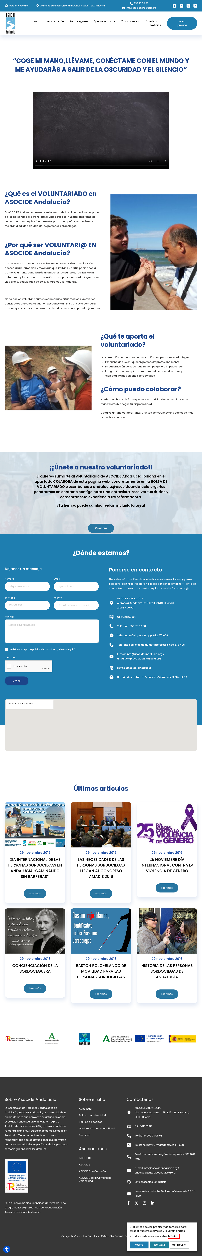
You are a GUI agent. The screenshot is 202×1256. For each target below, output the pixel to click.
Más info (173, 1236)
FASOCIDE (85, 1158)
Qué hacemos (103, 21)
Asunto (58, 597)
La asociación (55, 21)
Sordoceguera (78, 21)
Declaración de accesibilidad (97, 1128)
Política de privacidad (92, 1115)
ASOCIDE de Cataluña (92, 1171)
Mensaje (9, 616)
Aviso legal (85, 1109)
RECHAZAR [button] (159, 1244)
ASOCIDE (84, 1164)
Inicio (36, 21)
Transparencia (130, 21)
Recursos (84, 1135)
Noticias (155, 25)
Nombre (9, 578)
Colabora (152, 21)
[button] (174, 6)
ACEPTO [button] (139, 1244)
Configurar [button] (179, 1244)
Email (57, 578)
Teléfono (10, 597)
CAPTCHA (10, 657)
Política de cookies (90, 1122)
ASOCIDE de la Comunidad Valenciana (95, 1179)
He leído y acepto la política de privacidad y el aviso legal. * (42, 649)
